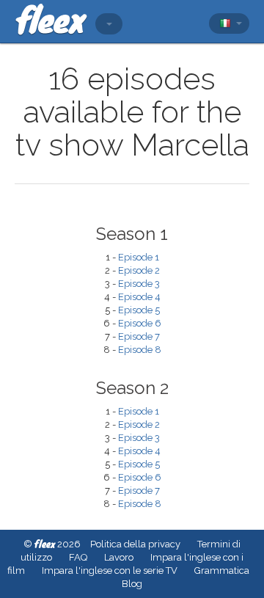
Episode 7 (139, 336)
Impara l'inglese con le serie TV (109, 570)
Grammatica (221, 570)
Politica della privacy (135, 544)
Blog (132, 583)
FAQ (78, 557)
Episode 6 (139, 323)
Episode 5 (139, 310)
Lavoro (118, 557)
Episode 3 (139, 283)
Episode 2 (139, 270)
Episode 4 (139, 296)
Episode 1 (138, 257)
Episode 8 (139, 349)
